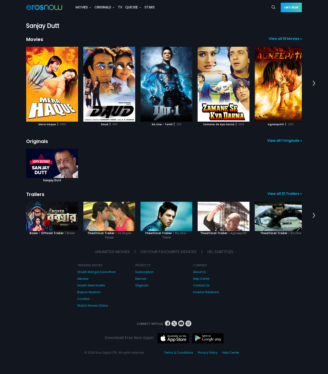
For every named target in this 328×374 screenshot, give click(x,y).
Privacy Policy (208, 352)
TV (120, 7)
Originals (37, 141)
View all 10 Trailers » (284, 193)
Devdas (83, 279)
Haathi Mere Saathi (91, 285)
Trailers (35, 194)
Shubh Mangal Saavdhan (96, 272)
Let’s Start (291, 7)
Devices (140, 279)
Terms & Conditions (178, 352)
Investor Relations (206, 292)
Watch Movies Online (92, 305)
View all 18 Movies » (285, 38)
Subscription (144, 272)
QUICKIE (132, 7)
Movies (34, 39)
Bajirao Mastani (89, 292)
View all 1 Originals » (284, 140)
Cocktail (83, 299)
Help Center (201, 279)
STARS (150, 7)
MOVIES (82, 7)
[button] (314, 83)
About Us (199, 272)
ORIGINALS (103, 7)
